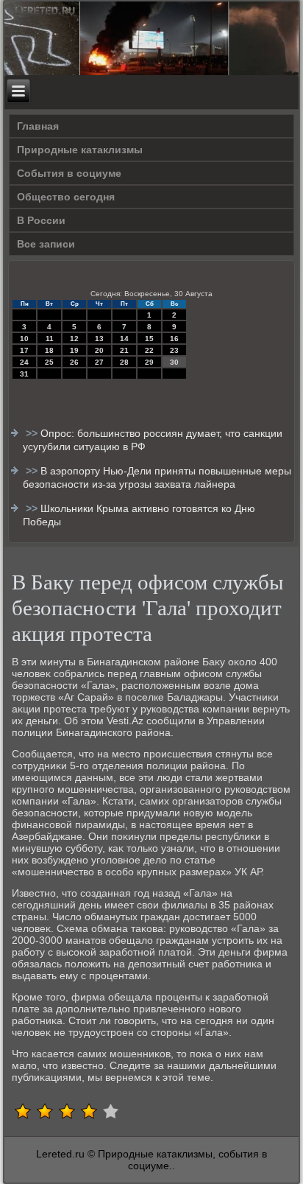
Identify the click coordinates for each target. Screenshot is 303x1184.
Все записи (46, 244)
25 (49, 362)
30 (174, 362)
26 (74, 362)
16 (174, 338)
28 (124, 362)
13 (99, 338)
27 (99, 362)
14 (124, 338)
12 (74, 338)
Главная (38, 126)
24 (24, 362)
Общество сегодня (66, 197)
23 (174, 350)
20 (99, 350)
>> (33, 433)
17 (24, 350)
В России (41, 220)
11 (50, 338)
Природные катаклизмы (80, 149)
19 (74, 350)
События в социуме (69, 173)
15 (149, 338)
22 (149, 350)
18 (49, 350)
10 (24, 338)
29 (149, 362)
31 (24, 374)
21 (124, 350)
